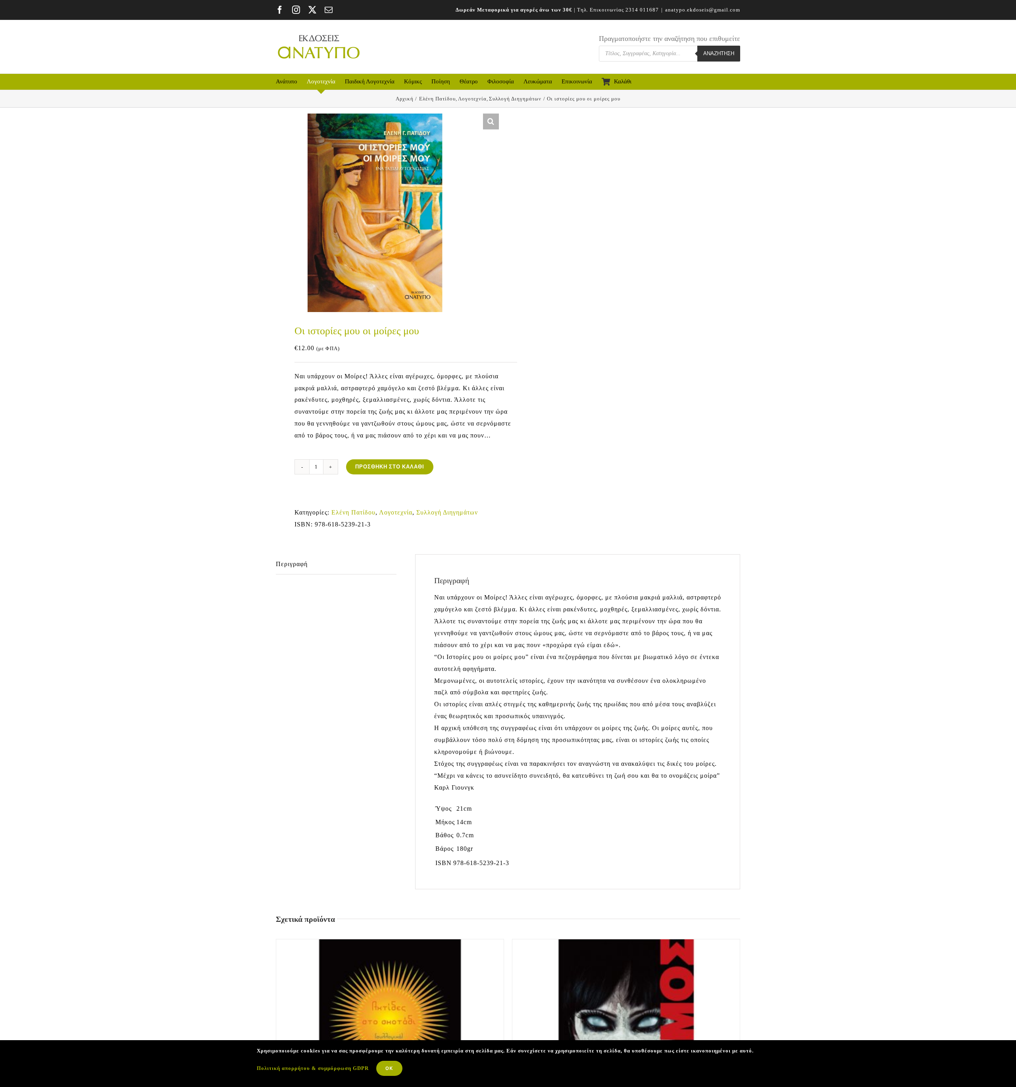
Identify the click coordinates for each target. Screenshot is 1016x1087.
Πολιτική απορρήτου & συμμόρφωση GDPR (313, 1068)
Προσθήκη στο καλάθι (389, 467)
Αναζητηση (718, 53)
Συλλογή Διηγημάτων (447, 512)
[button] (491, 121)
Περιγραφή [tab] (292, 564)
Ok (389, 1068)
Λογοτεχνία (395, 512)
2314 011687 (642, 10)
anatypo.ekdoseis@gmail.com (702, 10)
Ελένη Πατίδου (353, 512)
